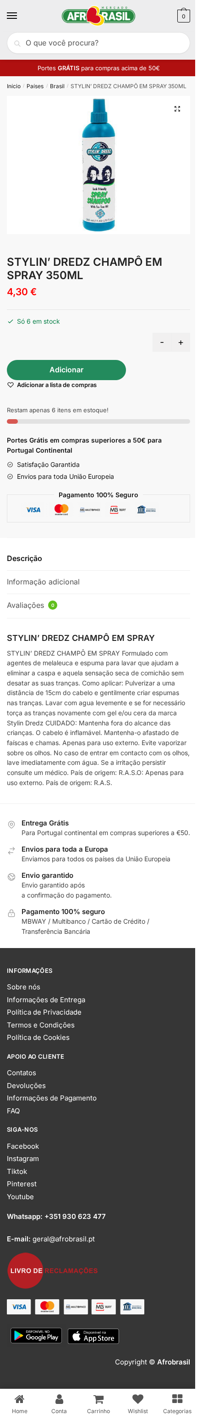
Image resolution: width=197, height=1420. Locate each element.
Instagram (23, 1158)
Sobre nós (23, 986)
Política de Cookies (38, 1037)
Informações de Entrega (46, 999)
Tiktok (17, 1171)
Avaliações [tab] (31, 605)
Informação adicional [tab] (43, 581)
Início (14, 86)
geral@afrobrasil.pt (64, 1239)
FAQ (13, 1110)
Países (35, 86)
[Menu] (20, 16)
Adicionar (66, 369)
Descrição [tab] (24, 558)
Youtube (20, 1196)
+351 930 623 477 (75, 1216)
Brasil (57, 86)
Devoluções (26, 1085)
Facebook (23, 1146)
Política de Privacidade (44, 1012)
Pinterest (22, 1183)
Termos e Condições (41, 1025)
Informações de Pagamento (52, 1098)
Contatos (21, 1072)
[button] (177, 109)
